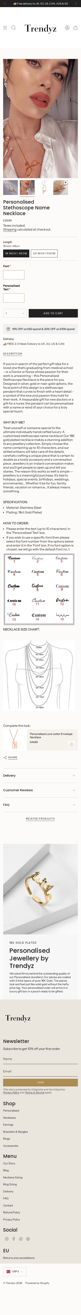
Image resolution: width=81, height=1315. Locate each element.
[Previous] (5, 3)
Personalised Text (11, 287)
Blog (6, 1170)
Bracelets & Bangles (15, 1131)
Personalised (11, 1110)
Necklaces (9, 1117)
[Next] (76, 3)
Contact (8, 1205)
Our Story (9, 1163)
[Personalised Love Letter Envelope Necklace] (15, 740)
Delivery (9, 775)
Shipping (10, 229)
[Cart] (75, 27)
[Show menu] (5, 27)
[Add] (71, 744)
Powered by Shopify (37, 1283)
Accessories (10, 1146)
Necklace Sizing (12, 1177)
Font (7, 266)
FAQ (6, 805)
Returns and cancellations (19, 1258)
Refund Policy (11, 1212)
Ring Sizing (10, 1184)
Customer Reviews (18, 790)
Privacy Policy (11, 1092)
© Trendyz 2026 (12, 1283)
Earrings (8, 1124)
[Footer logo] (18, 1017)
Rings (6, 1138)
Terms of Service (34, 1092)
